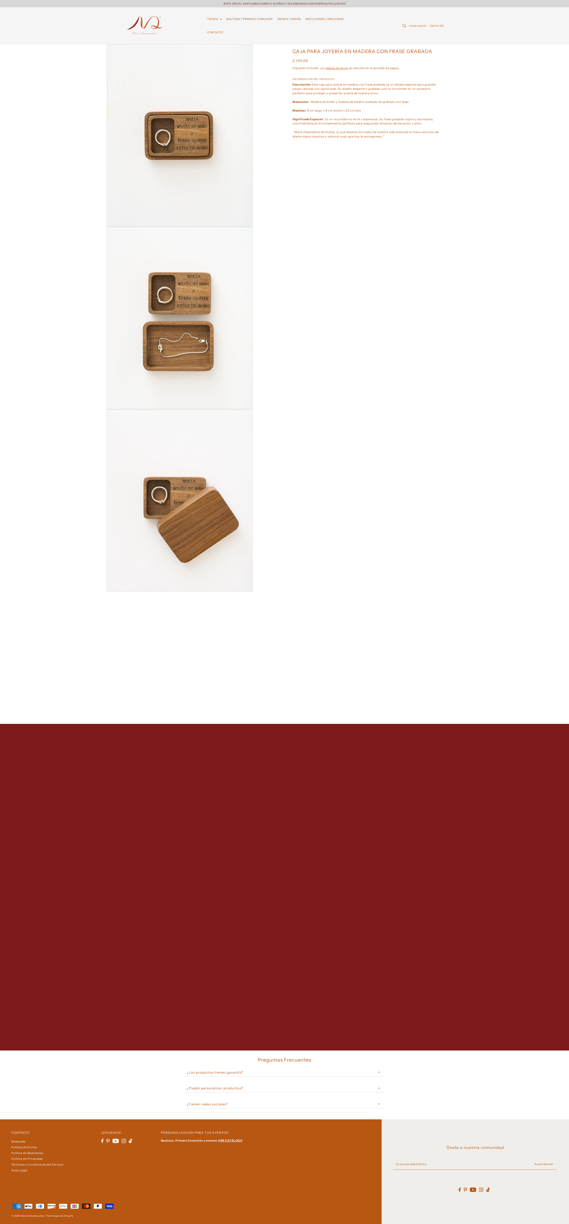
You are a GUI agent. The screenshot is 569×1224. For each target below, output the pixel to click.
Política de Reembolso (27, 1153)
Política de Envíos (24, 1147)
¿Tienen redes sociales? (207, 1104)
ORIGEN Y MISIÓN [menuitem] (289, 19)
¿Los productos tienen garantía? (215, 1072)
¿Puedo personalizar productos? (215, 1088)
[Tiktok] (130, 1140)
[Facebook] (102, 1140)
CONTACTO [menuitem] (215, 32)
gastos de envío (337, 68)
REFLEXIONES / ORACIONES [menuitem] (325, 19)
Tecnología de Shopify (60, 1215)
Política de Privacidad (27, 1158)
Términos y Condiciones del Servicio (37, 1164)
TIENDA (213, 19)
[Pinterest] (108, 1140)
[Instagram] (124, 1140)
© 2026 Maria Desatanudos (27, 1215)
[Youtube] (115, 1140)
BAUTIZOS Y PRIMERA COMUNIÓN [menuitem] (249, 19)
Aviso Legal (19, 1170)
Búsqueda (18, 1141)
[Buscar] (404, 26)
